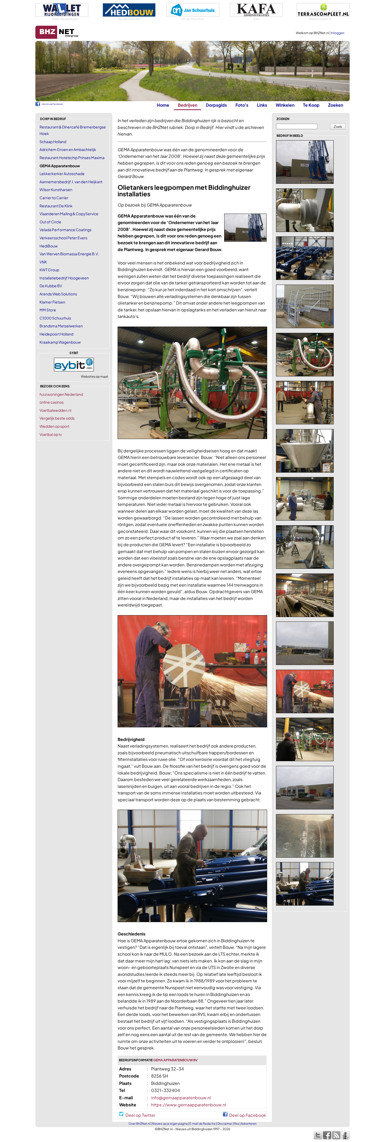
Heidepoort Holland (56, 334)
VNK (43, 261)
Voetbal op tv (51, 434)
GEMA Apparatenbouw (60, 165)
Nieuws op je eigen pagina (170, 1123)
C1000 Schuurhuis (55, 318)
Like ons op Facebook (52, 104)
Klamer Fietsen (52, 302)
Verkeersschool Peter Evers (63, 237)
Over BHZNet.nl (139, 1123)
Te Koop (311, 105)
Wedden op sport (54, 426)
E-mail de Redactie (202, 1123)
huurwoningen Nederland (61, 394)
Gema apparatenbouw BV (175, 1060)
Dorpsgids (216, 105)
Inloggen (337, 33)
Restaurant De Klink (56, 205)
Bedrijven (187, 105)
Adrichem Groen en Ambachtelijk (68, 149)
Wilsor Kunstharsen (56, 189)
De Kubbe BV (51, 285)
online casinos (52, 402)
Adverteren (248, 1123)
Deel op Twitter (140, 1114)
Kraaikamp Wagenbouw (60, 342)
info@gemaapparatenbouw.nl (181, 1097)
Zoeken (335, 105)
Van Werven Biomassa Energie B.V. (69, 253)
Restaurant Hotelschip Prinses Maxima (72, 157)
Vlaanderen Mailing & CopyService (69, 213)
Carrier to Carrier (54, 197)
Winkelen (285, 105)
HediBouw (49, 245)
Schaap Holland (53, 141)
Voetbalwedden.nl (55, 410)
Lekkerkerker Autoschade (62, 173)
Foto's (241, 105)
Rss (236, 1123)
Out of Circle (50, 221)
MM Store (48, 309)
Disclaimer (224, 1123)
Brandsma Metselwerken (61, 325)
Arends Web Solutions (58, 293)
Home (163, 105)
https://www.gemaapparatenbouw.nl (188, 1104)
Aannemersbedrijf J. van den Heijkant (71, 181)
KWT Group (49, 269)
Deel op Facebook (247, 1114)
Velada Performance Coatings (65, 229)
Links (262, 105)
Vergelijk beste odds (57, 418)
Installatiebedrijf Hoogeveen (64, 277)
